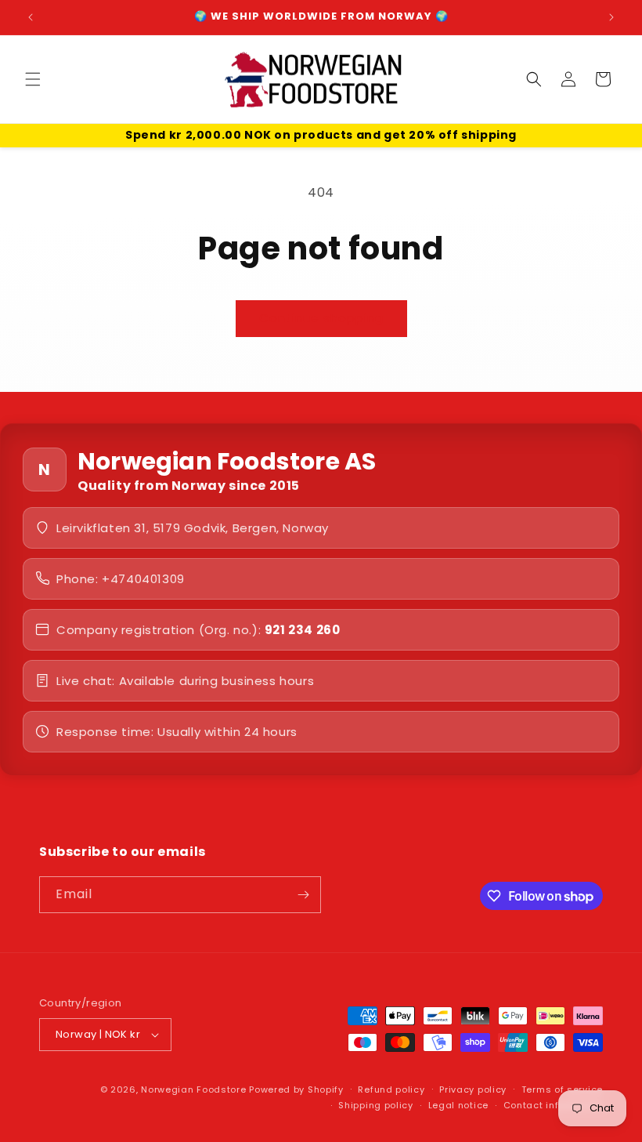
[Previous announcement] (30, 17)
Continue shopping (321, 318)
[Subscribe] (303, 894)
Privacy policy (473, 1089)
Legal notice (458, 1105)
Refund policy (391, 1089)
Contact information (553, 1105)
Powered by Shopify (296, 1089)
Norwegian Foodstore (193, 1089)
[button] (33, 79)
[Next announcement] (611, 17)
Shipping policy (375, 1105)
